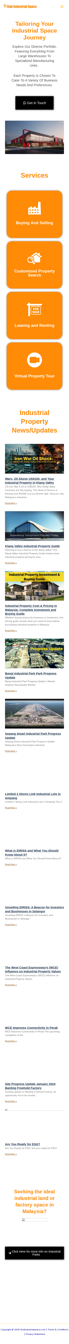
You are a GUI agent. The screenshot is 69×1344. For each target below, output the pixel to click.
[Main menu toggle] (62, 7)
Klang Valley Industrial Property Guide (32, 546)
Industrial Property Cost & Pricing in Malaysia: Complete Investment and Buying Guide (31, 609)
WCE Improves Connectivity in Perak (31, 1028)
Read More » (11, 503)
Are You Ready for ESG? (22, 1144)
